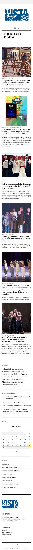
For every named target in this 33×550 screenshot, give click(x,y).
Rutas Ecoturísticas (7, 474)
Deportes (24, 374)
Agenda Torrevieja (15, 371)
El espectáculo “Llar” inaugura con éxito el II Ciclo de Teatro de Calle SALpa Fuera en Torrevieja (16, 83)
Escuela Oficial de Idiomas (9, 487)
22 (25, 442)
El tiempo (23, 377)
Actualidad (12, 127)
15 (25, 439)
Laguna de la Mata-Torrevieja (9, 467)
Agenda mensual (6, 371)
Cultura (11, 78)
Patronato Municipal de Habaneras (11, 470)
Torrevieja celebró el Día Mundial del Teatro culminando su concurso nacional (16, 239)
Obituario (21, 382)
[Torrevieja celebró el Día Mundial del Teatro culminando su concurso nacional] (16, 218)
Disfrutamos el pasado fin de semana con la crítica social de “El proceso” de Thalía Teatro (16, 186)
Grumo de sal (20, 379)
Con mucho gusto (7, 374)
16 (29, 439)
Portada (4, 41)
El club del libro (15, 377)
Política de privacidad (7, 532)
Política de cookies (6, 534)
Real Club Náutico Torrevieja (9, 477)
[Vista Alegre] (16, 15)
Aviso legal (4, 530)
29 (25, 445)
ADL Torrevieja (5, 464)
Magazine (11, 234)
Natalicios (14, 382)
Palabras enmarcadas (9, 384)
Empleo (4, 379)
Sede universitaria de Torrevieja (10, 484)
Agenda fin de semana (17, 369)
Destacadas (18, 127)
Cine (22, 371)
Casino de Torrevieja (7, 480)
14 (20, 439)
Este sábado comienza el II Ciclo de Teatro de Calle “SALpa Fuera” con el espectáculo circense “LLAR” (16, 132)
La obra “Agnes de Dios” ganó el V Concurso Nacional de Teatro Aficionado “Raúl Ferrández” (15, 339)
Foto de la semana (11, 379)
